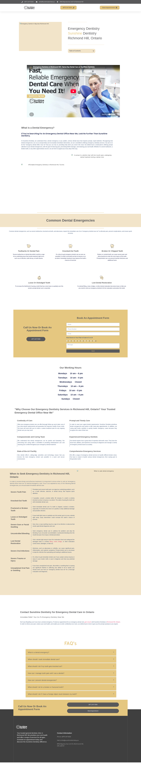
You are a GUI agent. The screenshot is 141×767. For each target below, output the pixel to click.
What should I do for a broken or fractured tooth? (46, 687)
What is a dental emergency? (38, 652)
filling (51, 541)
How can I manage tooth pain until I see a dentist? (46, 673)
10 (95, 341)
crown (55, 541)
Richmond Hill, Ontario (113, 622)
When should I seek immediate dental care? (44, 659)
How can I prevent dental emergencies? (42, 680)
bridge (60, 541)
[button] (93, 51)
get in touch (88, 622)
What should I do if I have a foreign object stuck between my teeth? (52, 694)
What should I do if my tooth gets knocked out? (45, 666)
